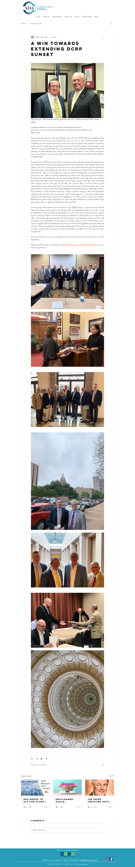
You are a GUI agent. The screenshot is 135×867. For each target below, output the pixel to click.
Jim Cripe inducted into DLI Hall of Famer (98, 800)
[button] (111, 23)
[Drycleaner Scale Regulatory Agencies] (67, 788)
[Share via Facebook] (32, 759)
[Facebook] (111, 859)
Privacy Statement (82, 864)
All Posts (23, 23)
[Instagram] (106, 859)
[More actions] (103, 37)
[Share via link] (46, 759)
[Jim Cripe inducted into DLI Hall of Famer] (99, 788)
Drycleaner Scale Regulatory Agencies (64, 800)
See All (112, 776)
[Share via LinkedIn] (41, 759)
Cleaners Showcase (36, 23)
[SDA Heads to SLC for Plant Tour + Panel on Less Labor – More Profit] (35, 788)
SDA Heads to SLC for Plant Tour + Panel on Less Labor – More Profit (34, 800)
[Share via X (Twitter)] (37, 759)
